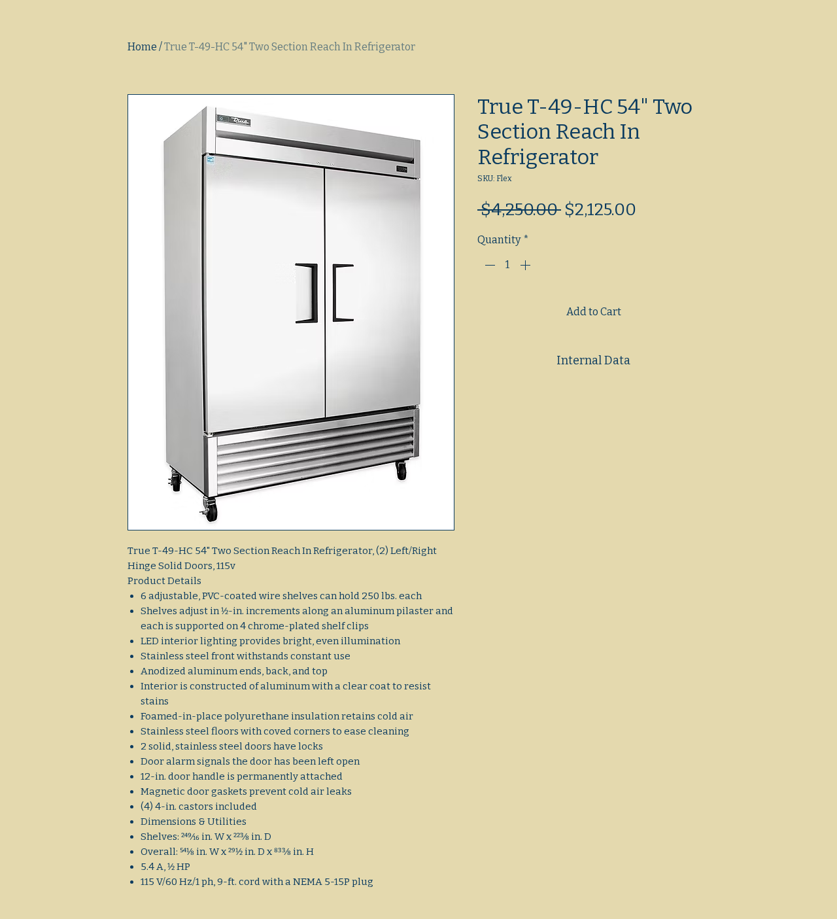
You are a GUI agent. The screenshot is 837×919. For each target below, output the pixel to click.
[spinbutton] (507, 264)
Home (142, 47)
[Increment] (526, 264)
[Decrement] (488, 264)
